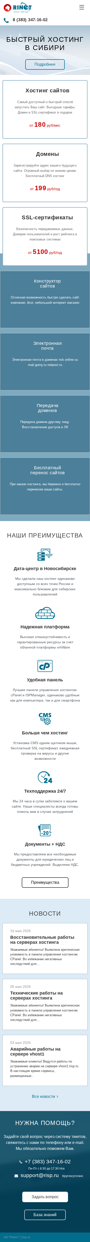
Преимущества (45, 882)
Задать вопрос (45, 1197)
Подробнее (45, 64)
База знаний (45, 1215)
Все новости (43, 1096)
